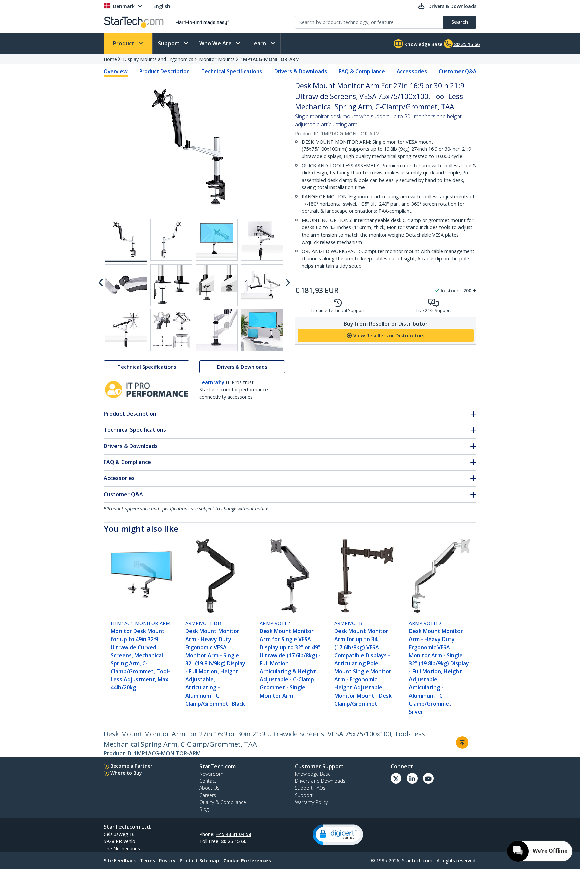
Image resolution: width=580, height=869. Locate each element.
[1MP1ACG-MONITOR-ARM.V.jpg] (262, 330)
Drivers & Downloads (300, 71)
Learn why (211, 382)
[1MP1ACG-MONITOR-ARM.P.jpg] (217, 285)
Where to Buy (126, 773)
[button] (338, 835)
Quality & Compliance (222, 802)
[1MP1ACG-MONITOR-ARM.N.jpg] (126, 285)
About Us (209, 788)
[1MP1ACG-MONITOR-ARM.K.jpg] (171, 240)
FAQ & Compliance (362, 71)
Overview (116, 71)
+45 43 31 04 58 (233, 834)
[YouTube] (428, 778)
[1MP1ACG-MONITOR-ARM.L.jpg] (217, 240)
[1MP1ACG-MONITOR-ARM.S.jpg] (171, 330)
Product (124, 43)
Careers (207, 795)
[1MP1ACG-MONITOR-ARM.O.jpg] (171, 285)
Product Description (164, 71)
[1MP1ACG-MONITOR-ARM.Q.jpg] (262, 285)
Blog (204, 809)
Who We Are (216, 43)
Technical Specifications (231, 71)
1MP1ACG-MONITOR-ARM (270, 59)
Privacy (167, 860)
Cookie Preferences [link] (247, 860)
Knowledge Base (422, 44)
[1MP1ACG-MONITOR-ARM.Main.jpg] (126, 240)
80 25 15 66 (233, 841)
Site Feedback (120, 860)
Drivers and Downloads (320, 781)
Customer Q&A (457, 71)
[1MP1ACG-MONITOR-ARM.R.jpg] (126, 330)
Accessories (412, 71)
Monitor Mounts (217, 59)
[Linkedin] (412, 778)
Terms (147, 860)
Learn (259, 43)
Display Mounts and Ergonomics (158, 59)
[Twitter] (396, 778)
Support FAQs (310, 788)
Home (110, 59)
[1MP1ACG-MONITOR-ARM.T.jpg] (217, 330)
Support (169, 43)
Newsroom (211, 774)
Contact (207, 781)
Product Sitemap (199, 860)
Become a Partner (131, 766)
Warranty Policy (311, 802)
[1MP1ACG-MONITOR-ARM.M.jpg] (262, 240)
